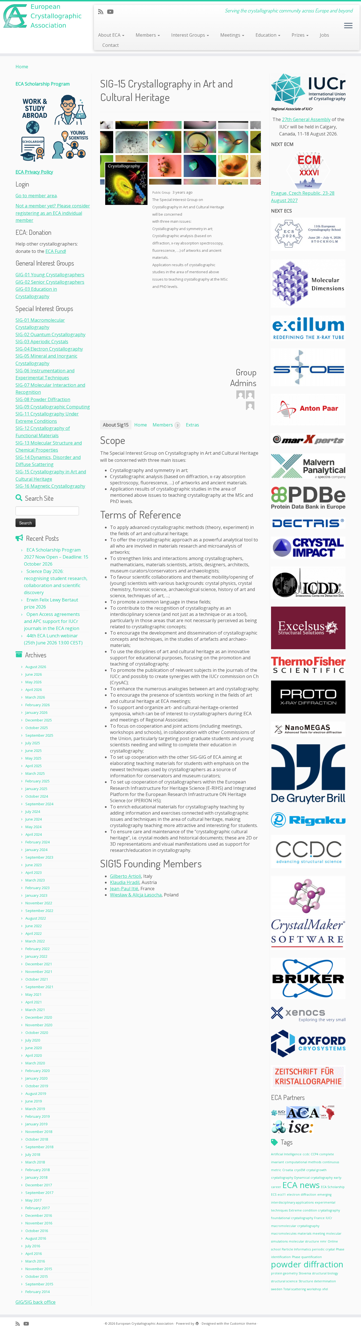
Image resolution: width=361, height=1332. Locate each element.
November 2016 (38, 1223)
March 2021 (35, 1009)
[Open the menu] (348, 26)
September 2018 (39, 1146)
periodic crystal (323, 1249)
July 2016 (32, 1245)
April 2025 (33, 765)
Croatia (287, 1170)
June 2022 (33, 925)
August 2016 (35, 1238)
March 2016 (35, 1261)
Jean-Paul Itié (124, 888)
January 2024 (36, 849)
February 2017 (37, 1207)
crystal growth (316, 1170)
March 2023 (35, 880)
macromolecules (283, 1233)
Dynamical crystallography (313, 1178)
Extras (192, 425)
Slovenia (305, 1273)
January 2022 (36, 956)
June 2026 (33, 674)
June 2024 (33, 819)
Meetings (230, 35)
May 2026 (33, 681)
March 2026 (35, 697)
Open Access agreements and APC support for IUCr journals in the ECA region (52, 621)
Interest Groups (188, 35)
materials (304, 1233)
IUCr (329, 1218)
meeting (318, 1233)
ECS (273, 1195)
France (319, 1218)
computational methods (303, 1162)
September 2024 (39, 803)
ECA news (301, 1185)
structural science (284, 1281)
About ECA (110, 35)
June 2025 (33, 750)
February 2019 (37, 1116)
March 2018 (35, 1162)
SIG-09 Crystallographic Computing (53, 407)
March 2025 (35, 773)
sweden (276, 1289)
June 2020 (33, 1047)
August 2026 (35, 666)
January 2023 (36, 895)
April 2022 (33, 933)
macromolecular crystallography (295, 1226)
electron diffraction (301, 1195)
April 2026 (33, 689)
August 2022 (35, 918)
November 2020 (38, 1024)
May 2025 (33, 758)
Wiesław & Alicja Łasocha (136, 895)
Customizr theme (243, 1323)
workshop (314, 1289)
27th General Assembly (306, 119)
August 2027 (284, 200)
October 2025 (36, 727)
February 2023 (37, 887)
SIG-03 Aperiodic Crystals (42, 341)
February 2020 (37, 1070)
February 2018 (37, 1169)
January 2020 (36, 1078)
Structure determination (317, 1281)
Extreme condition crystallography (314, 1210)
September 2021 (39, 986)
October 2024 (36, 796)
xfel (325, 1289)
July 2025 (32, 742)
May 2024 (33, 826)
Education (267, 35)
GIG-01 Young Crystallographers (50, 275)
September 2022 (39, 910)
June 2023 (33, 864)
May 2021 (33, 994)
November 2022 (38, 903)
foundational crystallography (292, 1218)
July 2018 (32, 1154)
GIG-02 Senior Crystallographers (50, 282)
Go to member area (36, 196)
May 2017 (33, 1200)
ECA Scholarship (333, 1187)
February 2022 (37, 948)
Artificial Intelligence (286, 1154)
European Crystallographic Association (144, 1323)
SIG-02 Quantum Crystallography (50, 334)
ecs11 (282, 1195)
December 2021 (38, 963)
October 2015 (36, 1276)
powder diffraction (307, 1264)
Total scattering (294, 1289)
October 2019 (36, 1085)
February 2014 (37, 1291)
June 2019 (33, 1101)
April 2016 (33, 1253)
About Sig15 (116, 425)
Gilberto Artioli (125, 876)
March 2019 (35, 1108)
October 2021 (36, 979)
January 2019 (36, 1124)
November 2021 (38, 971)
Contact (110, 45)
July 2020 (32, 1040)
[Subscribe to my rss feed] (102, 12)
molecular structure (304, 1241)
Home (22, 67)
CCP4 (314, 1154)
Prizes (299, 35)
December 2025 (38, 720)
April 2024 (33, 834)
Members (146, 35)
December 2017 (38, 1184)
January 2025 (36, 788)
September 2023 (39, 857)
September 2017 (39, 1192)
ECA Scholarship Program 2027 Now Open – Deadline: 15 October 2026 (56, 557)
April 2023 (33, 872)
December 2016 (38, 1215)
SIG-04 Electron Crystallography (49, 349)
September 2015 (39, 1284)
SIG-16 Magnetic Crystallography (50, 486)
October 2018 (36, 1139)
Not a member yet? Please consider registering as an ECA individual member (53, 213)
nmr (323, 1241)
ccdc (306, 1154)
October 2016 (36, 1230)
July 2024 (32, 811)
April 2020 (33, 1055)
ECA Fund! (55, 251)
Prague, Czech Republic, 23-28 (302, 193)
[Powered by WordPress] (197, 1322)
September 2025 (39, 735)
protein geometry (284, 1273)
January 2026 (36, 712)
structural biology (325, 1273)
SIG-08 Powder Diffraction (43, 399)
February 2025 (37, 781)
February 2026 (37, 704)
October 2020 (36, 1032)
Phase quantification (307, 1257)
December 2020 (38, 1017)
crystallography (282, 1178)
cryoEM (299, 1170)
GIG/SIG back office (36, 1302)
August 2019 (35, 1093)
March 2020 (35, 1063)
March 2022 (35, 941)
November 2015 (38, 1268)
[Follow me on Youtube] (112, 12)
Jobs (324, 35)
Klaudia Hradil (124, 882)
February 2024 (37, 842)
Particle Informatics (296, 1249)
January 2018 (36, 1177)
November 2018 (38, 1131)
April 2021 (33, 1002)
